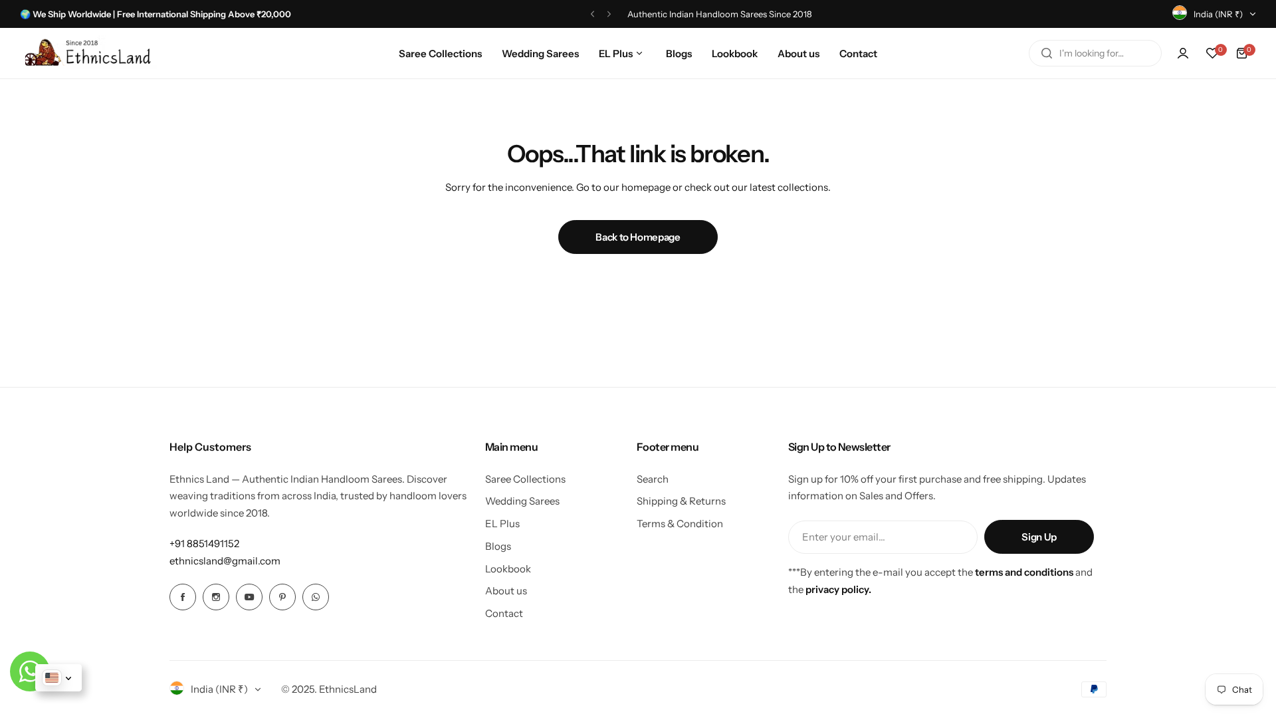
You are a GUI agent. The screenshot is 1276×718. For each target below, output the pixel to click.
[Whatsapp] (315, 597)
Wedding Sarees (522, 501)
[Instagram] (216, 597)
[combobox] (1095, 53)
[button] (592, 14)
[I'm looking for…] (1046, 53)
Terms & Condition (680, 523)
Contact (504, 613)
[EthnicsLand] (91, 53)
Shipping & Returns (681, 501)
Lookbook (508, 568)
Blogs (498, 546)
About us (506, 590)
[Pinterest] (282, 597)
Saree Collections (525, 479)
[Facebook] (182, 597)
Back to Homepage (637, 237)
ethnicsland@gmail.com (224, 560)
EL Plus (502, 523)
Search (653, 479)
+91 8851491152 (204, 543)
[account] (1183, 53)
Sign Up (1038, 537)
